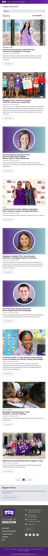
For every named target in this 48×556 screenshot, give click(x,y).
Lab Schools (5, 537)
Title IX (32, 549)
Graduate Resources (7, 534)
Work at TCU (6, 549)
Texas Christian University (23, 554)
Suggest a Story (10, 497)
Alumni (10, 47)
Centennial (5, 47)
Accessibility (13, 549)
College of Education (10, 6)
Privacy (20, 550)
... (20, 479)
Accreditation (26, 550)
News (3, 539)
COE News (9, 409)
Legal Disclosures (39, 549)
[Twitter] (30, 535)
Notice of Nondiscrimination (23, 549)
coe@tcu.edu (31, 524)
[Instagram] (37, 535)
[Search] (46, 2)
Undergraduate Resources (9, 531)
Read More (8, 63)
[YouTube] (33, 535)
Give (30, 528)
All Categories (37, 15)
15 (29, 479)
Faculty (4, 409)
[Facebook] (26, 535)
